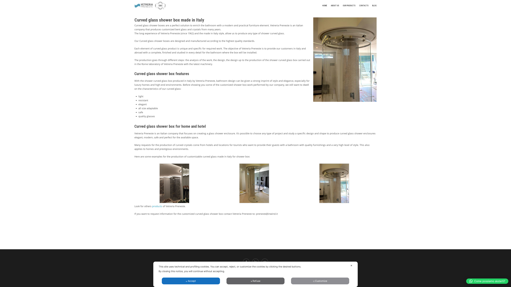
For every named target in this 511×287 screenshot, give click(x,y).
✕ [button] (351, 265)
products (157, 206)
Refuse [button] (256, 281)
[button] (487, 281)
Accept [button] (192, 281)
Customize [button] (321, 281)
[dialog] (255, 274)
